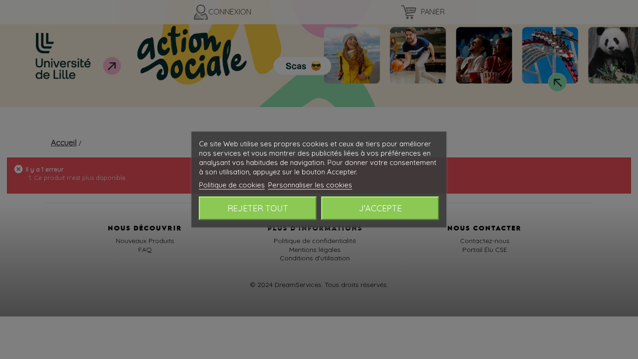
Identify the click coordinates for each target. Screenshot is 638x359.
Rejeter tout (257, 208)
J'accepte (380, 208)
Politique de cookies (232, 184)
